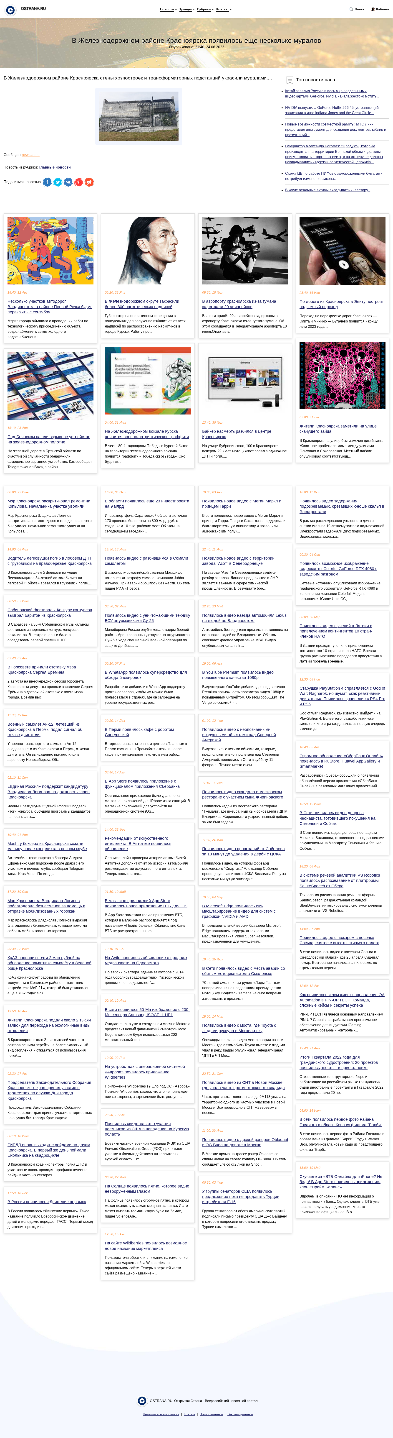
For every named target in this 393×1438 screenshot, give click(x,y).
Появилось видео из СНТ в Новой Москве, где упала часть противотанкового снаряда (243, 1085)
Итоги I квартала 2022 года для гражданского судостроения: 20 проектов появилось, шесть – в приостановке (339, 1062)
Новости (167, 9)
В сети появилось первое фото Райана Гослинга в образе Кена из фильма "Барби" (341, 1122)
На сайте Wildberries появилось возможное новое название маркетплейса (146, 1246)
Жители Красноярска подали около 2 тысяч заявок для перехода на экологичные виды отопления (49, 1025)
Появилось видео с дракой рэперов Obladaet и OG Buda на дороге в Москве (245, 1142)
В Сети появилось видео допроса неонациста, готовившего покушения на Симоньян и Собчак (337, 818)
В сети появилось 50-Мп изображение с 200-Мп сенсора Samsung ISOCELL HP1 (147, 1012)
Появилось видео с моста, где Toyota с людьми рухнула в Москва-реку (239, 1028)
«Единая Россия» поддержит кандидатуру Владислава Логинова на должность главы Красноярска (49, 791)
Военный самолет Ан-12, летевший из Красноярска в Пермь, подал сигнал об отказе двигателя (45, 729)
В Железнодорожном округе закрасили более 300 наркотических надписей (142, 304)
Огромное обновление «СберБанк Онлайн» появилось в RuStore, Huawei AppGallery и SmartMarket (341, 761)
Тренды (185, 9)
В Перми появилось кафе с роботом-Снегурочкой (140, 732)
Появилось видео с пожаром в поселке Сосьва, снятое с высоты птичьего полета (339, 940)
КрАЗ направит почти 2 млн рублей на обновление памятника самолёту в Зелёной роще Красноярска (49, 962)
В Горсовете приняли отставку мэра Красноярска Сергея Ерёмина (42, 670)
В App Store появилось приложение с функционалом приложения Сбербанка (142, 784)
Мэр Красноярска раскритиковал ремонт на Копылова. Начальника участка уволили (49, 504)
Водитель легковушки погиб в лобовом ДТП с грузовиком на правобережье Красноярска (50, 561)
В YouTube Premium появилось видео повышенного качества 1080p (238, 675)
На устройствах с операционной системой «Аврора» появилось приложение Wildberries (145, 1071)
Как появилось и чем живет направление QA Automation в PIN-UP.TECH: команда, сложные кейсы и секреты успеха (342, 1000)
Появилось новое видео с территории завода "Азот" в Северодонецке (238, 561)
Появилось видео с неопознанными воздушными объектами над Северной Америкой (239, 734)
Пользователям (211, 1414)
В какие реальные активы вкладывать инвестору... (327, 190)
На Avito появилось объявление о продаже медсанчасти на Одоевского (146, 960)
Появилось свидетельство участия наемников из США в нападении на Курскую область (147, 1128)
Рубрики (204, 9)
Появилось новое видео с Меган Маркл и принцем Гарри (241, 504)
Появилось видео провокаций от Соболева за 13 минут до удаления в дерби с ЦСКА (243, 851)
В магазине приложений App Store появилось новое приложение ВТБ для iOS (146, 903)
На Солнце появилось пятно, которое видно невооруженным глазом (147, 1189)
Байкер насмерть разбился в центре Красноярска (236, 434)
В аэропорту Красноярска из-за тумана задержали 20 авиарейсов (239, 304)
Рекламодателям (240, 1414)
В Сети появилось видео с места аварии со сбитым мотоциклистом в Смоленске (243, 971)
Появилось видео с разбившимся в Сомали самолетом (146, 561)
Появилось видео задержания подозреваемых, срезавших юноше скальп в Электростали (342, 506)
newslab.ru (31, 155)
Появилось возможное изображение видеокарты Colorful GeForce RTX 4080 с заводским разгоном (338, 568)
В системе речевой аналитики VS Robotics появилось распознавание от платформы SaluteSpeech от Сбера (340, 880)
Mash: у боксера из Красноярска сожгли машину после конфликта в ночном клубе (47, 846)
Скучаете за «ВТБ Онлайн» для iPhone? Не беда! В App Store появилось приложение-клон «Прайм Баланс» (341, 1181)
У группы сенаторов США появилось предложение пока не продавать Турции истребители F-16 (240, 1196)
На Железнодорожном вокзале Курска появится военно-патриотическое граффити (147, 434)
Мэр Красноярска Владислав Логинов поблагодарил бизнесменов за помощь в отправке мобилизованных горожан (46, 905)
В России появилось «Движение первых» (47, 1202)
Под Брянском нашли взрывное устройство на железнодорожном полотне (49, 439)
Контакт (222, 9)
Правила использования (161, 1414)
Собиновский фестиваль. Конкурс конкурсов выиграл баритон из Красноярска (50, 612)
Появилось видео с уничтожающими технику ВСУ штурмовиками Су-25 (147, 618)
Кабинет (382, 9)
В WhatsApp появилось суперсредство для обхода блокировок (146, 675)
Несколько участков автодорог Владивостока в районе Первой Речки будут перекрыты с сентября (50, 306)
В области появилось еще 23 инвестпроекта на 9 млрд (147, 504)
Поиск (359, 9)
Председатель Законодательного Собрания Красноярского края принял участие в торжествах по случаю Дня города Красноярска (49, 1090)
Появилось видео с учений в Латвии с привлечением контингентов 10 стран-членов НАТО (336, 631)
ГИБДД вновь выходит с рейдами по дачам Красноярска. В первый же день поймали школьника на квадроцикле (49, 1150)
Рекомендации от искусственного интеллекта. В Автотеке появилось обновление (138, 843)
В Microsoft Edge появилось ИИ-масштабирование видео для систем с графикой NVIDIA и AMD (239, 911)
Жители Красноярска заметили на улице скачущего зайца (338, 429)
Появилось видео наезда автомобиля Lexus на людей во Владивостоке (244, 618)
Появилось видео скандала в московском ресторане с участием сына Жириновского (242, 794)
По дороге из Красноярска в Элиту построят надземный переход (342, 304)
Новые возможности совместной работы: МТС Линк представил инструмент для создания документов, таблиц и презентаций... (335, 129)
